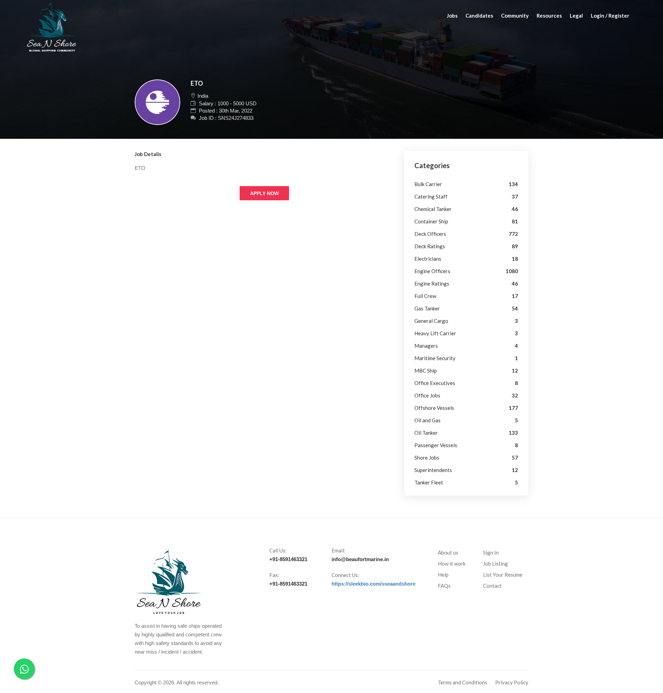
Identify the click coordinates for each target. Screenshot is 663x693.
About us (448, 552)
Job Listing (495, 563)
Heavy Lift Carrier (435, 333)
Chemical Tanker (433, 209)
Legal (576, 15)
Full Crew (425, 296)
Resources (549, 15)
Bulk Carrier (428, 184)
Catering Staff (431, 196)
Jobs (452, 15)
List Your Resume (502, 574)
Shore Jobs (426, 457)
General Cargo (431, 321)
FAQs (444, 586)
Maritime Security (434, 358)
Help (443, 574)
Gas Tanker (427, 308)
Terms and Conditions (462, 682)
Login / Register (610, 15)
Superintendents (433, 470)
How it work (451, 563)
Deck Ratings (429, 246)
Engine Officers (432, 271)
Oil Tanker (426, 433)
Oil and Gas (427, 420)
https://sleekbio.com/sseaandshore (373, 584)
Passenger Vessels (435, 445)
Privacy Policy (511, 682)
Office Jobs (427, 395)
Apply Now (264, 193)
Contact (492, 586)
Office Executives (434, 383)
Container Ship (431, 221)
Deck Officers (430, 234)
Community (515, 15)
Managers (426, 346)
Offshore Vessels (434, 408)
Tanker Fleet (428, 482)
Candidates (479, 15)
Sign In (491, 552)
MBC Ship (425, 370)
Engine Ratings (431, 283)
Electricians (427, 259)
